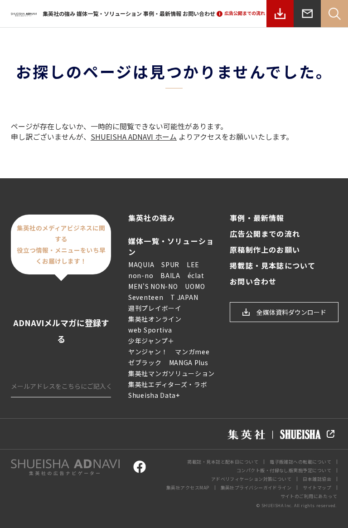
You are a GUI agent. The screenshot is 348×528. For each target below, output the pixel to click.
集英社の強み (59, 13)
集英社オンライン (155, 318)
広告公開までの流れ (265, 234)
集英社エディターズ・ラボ (167, 384)
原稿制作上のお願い (265, 249)
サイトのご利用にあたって (308, 496)
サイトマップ (317, 487)
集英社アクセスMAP (187, 487)
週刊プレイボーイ (155, 308)
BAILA (170, 275)
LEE (193, 264)
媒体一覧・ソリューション (109, 13)
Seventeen (145, 297)
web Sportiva (150, 329)
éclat (196, 275)
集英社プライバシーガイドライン (256, 487)
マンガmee (192, 351)
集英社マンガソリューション (171, 373)
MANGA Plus (188, 362)
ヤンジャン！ (148, 351)
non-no (140, 275)
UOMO (195, 286)
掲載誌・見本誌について (272, 265)
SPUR (170, 264)
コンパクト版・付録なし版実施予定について (284, 470)
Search (334, 13)
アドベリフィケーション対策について (251, 478)
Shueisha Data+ (154, 395)
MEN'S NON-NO (153, 286)
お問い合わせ (199, 13)
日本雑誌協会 (317, 478)
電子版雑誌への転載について (300, 461)
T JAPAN (184, 297)
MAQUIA (141, 264)
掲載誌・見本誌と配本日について (222, 461)
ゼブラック (145, 362)
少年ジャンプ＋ (151, 340)
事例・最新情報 (162, 13)
